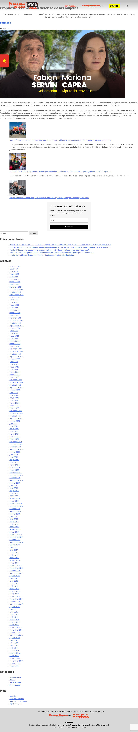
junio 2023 (13, 364)
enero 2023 (14, 377)
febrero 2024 (14, 344)
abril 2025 (13, 307)
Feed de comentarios (18, 701)
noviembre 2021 (16, 413)
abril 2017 (13, 555)
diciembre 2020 (15, 442)
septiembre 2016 (16, 573)
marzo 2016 (14, 589)
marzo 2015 (14, 620)
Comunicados (15, 677)
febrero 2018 (14, 529)
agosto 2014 (14, 638)
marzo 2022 (14, 403)
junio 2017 (13, 550)
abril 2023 (13, 369)
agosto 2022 (14, 390)
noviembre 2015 (16, 599)
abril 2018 (13, 524)
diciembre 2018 (15, 503)
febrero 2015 (14, 622)
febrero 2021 (14, 436)
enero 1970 (14, 666)
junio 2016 (13, 581)
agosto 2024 (14, 328)
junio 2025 (13, 302)
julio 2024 (13, 331)
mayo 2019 (14, 491)
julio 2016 (13, 578)
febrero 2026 (14, 282)
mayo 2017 (13, 552)
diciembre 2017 (15, 534)
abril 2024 (13, 338)
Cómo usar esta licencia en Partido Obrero (69, 727)
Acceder (12, 696)
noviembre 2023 (16, 351)
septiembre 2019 (16, 480)
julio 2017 (13, 547)
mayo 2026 (14, 274)
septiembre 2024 (16, 326)
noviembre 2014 (16, 630)
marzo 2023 (14, 372)
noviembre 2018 (16, 506)
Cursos (12, 680)
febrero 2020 (14, 467)
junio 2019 (13, 488)
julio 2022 (13, 393)
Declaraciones (15, 682)
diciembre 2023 (15, 349)
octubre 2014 (14, 632)
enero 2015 (14, 625)
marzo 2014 (14, 650)
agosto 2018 (14, 514)
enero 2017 (14, 563)
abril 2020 (13, 462)
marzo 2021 (14, 434)
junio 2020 (13, 457)
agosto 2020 (14, 452)
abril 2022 (13, 400)
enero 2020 (14, 470)
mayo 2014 (14, 645)
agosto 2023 (14, 359)
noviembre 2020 (16, 444)
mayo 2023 (14, 367)
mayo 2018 (14, 522)
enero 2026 (14, 284)
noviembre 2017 (16, 537)
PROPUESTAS (70, 6)
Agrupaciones (60, 711)
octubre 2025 (15, 292)
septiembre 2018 (16, 511)
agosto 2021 (14, 421)
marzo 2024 (14, 341)
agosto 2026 (14, 266)
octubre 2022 (15, 385)
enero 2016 (14, 594)
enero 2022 (14, 408)
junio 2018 (13, 519)
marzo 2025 (14, 310)
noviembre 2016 (16, 568)
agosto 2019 (14, 483)
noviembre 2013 (16, 661)
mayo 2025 (14, 305)
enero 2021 (14, 439)
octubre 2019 (14, 478)
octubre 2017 (14, 540)
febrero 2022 (14, 405)
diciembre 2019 (15, 473)
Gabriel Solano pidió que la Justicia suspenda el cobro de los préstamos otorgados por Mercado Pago (51, 252)
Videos (69, 711)
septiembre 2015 (16, 604)
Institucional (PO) (97, 711)
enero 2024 (14, 346)
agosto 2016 (14, 576)
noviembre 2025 (16, 289)
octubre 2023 (15, 354)
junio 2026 (13, 271)
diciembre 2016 (15, 565)
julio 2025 (13, 300)
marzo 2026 (14, 279)
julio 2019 (13, 485)
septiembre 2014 (16, 635)
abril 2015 (13, 617)
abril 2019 (13, 493)
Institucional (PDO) (81, 711)
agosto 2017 (14, 545)
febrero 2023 (14, 375)
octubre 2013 (14, 663)
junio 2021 (13, 426)
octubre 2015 (14, 601)
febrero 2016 (14, 591)
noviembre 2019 (16, 475)
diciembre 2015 (15, 596)
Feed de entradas (16, 699)
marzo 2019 (14, 496)
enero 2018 (14, 532)
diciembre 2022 (15, 380)
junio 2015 (13, 612)
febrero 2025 (14, 313)
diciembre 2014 (15, 627)
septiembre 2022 (16, 387)
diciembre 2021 (15, 411)
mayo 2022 (14, 398)
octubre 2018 (14, 509)
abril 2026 (13, 277)
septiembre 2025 (16, 295)
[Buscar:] (14, 233)
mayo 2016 (14, 583)
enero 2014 (14, 656)
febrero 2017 (14, 560)
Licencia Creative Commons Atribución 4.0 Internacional (86, 725)
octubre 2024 (15, 323)
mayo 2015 (14, 614)
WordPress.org (15, 704)
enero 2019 (14, 501)
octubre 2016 (14, 571)
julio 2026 (13, 269)
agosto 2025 (14, 297)
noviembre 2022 (16, 382)
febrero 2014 (14, 653)
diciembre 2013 (15, 658)
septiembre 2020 (16, 449)
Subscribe (69, 227)
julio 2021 (13, 424)
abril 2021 (13, 431)
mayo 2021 (14, 429)
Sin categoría (14, 685)
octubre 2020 (15, 447)
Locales (51, 711)
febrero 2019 (14, 498)
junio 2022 (13, 395)
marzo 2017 (14, 558)
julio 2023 (13, 362)
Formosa (5, 22)
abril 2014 (13, 648)
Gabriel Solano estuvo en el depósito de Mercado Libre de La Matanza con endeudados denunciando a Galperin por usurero (60, 140)
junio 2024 (13, 333)
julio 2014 (13, 640)
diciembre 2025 (15, 287)
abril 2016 (13, 586)
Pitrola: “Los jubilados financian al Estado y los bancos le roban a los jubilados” (41, 255)
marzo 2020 (14, 465)
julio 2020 (13, 454)
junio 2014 (13, 643)
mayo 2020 (14, 460)
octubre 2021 (14, 416)
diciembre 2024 (15, 318)
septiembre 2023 (16, 356)
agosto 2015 (14, 607)
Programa (42, 711)
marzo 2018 (14, 527)
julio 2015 (13, 609)
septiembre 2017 (16, 542)
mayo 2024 (14, 336)
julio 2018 (13, 516)
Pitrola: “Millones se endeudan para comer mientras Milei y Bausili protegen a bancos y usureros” (49, 198)
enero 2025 (14, 315)
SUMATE (114, 6)
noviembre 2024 (16, 320)
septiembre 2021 (16, 418)
